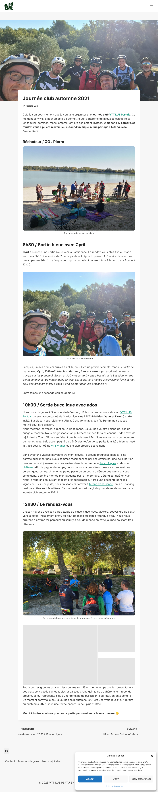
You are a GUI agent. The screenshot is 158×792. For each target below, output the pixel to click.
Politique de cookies (114, 786)
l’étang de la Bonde (101, 484)
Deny (116, 778)
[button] (151, 755)
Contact (10, 761)
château (28, 467)
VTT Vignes (58, 445)
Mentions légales (28, 761)
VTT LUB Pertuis (119, 114)
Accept (90, 778)
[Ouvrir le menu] (151, 6)
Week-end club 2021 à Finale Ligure (40, 732)
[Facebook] (6, 751)
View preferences (141, 778)
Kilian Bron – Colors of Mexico (121, 732)
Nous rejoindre (51, 761)
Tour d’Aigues (108, 463)
